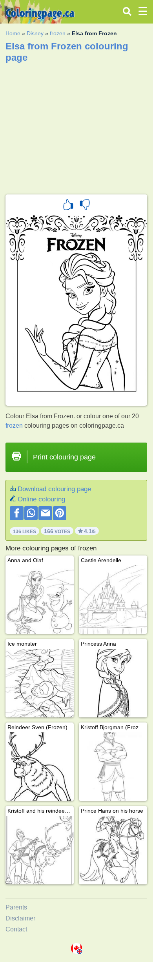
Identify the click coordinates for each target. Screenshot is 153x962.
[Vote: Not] (84, 205)
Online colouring (41, 499)
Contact (16, 929)
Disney (35, 33)
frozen (58, 33)
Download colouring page (54, 489)
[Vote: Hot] (68, 205)
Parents (16, 907)
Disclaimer (20, 918)
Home (12, 33)
